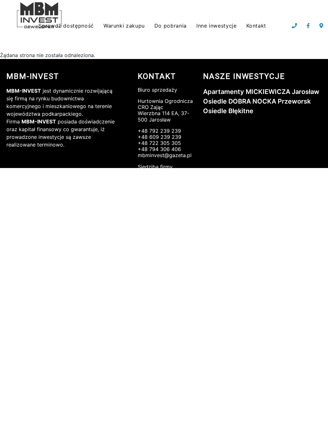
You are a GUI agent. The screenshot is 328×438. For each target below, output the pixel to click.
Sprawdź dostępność (66, 25)
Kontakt (256, 25)
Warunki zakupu (124, 25)
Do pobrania (170, 25)
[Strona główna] (40, 15)
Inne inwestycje (216, 25)
